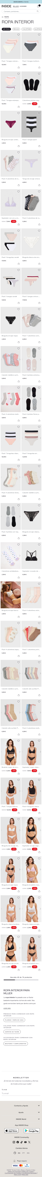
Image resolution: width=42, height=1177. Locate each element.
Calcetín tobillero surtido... (11, 375)
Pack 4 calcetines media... (11, 414)
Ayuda (21, 1112)
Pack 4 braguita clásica (31, 806)
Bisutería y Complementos (15, 1043)
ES (19, 1153)
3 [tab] (26, 73)
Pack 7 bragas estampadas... (12, 100)
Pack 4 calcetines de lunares (12, 179)
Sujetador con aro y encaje (11, 218)
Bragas (16, 29)
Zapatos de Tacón (12, 1032)
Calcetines (27, 29)
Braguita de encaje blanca (11, 846)
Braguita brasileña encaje (32, 963)
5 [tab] (7, 348)
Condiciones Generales (29, 1173)
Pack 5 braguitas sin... (30, 453)
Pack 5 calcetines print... (31, 649)
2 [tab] (24, 73)
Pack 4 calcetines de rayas (32, 218)
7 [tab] (9, 387)
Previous (23, 85)
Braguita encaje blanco (10, 610)
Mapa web (25, 1174)
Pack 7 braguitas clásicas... (11, 453)
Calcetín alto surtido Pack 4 (12, 728)
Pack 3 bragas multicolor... (32, 61)
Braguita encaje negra (10, 336)
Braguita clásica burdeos (10, 924)
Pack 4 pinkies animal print (32, 375)
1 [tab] (3, 34)
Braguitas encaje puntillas (11, 963)
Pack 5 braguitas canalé (10, 257)
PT (24, 1153)
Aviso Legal (17, 1174)
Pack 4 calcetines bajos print (12, 649)
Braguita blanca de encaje (32, 257)
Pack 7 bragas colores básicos (12, 61)
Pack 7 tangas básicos (10, 806)
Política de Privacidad (14, 1171)
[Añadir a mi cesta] (18, 67)
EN (28, 1153)
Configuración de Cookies (13, 1173)
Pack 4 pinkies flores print (32, 414)
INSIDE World (21, 1119)
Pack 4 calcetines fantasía (11, 493)
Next (39, 85)
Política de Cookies (27, 1171)
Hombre (23, 6)
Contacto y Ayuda (21, 1106)
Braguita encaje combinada (11, 140)
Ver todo (6, 29)
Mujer (16, 6)
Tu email (4, 1089)
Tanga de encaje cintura (31, 179)
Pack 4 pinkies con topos (11, 532)
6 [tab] (8, 387)
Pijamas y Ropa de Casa (14, 1020)
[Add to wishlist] (18, 34)
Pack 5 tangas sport (30, 140)
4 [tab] (6, 348)
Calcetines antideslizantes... (12, 571)
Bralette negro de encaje (11, 767)
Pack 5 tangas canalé (9, 296)
